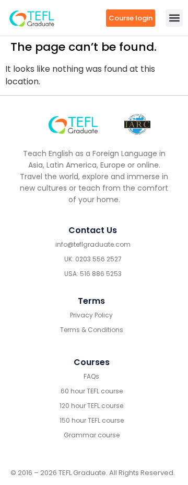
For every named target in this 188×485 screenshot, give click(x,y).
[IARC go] (137, 124)
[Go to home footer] (73, 124)
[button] (174, 18)
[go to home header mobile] (31, 18)
